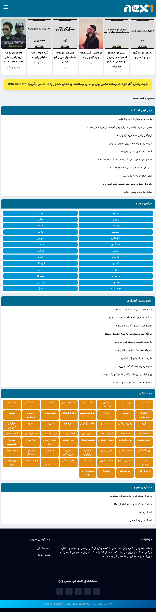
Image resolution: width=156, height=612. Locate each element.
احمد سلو (106, 423)
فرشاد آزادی (144, 471)
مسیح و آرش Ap (87, 473)
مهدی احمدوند (106, 440)
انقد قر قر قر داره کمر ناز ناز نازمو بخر (132, 383)
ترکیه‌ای (116, 226)
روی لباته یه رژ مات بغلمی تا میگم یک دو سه (127, 374)
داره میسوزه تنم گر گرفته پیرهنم (133, 366)
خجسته (106, 471)
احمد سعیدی (144, 440)
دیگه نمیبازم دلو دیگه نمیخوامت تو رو (130, 318)
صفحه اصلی (43, 548)
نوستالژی (115, 289)
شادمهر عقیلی (87, 413)
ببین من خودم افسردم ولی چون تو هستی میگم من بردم (119, 127)
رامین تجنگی (125, 423)
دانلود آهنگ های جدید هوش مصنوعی (130, 496)
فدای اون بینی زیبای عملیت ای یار (133, 310)
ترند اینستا (125, 403)
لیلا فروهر (144, 434)
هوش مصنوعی (106, 405)
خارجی (40, 232)
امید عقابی (50, 413)
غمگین (40, 251)
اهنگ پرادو (145, 512)
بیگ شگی (31, 403)
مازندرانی (116, 276)
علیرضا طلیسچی (12, 442)
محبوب (116, 282)
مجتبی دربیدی (87, 440)
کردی (40, 257)
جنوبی (115, 232)
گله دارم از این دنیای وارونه (136, 152)
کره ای (115, 263)
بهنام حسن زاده (49, 442)
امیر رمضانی (68, 440)
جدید (40, 226)
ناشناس (144, 403)
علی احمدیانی (49, 434)
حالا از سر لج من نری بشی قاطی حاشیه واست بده (125, 160)
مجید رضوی (106, 450)
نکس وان (67, 604)
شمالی (40, 245)
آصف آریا (87, 461)
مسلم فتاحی (31, 434)
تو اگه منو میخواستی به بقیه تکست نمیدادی (127, 334)
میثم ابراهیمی (87, 423)
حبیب (50, 423)
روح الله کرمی (144, 450)
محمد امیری (106, 461)
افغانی (40, 213)
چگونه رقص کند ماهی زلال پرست (133, 350)
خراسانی (115, 238)
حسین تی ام (125, 461)
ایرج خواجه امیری (12, 463)
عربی (115, 251)
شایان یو (87, 403)
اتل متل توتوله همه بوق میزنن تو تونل (130, 143)
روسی (40, 238)
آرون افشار (12, 434)
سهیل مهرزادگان (68, 452)
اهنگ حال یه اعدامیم (140, 520)
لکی (40, 270)
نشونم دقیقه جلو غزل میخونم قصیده (131, 168)
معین (50, 403)
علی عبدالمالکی (50, 463)
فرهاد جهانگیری (144, 415)
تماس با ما (44, 555)
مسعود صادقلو (31, 452)
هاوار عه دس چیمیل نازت (138, 192)
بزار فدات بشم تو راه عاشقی (136, 358)
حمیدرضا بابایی (12, 405)
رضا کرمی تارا (69, 403)
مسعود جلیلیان (87, 452)
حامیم (12, 413)
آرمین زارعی (68, 434)
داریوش (68, 423)
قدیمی (115, 257)
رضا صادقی (125, 471)
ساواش (50, 450)
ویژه (40, 289)
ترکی (40, 219)
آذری (115, 213)
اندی (30, 423)
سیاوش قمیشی (12, 425)
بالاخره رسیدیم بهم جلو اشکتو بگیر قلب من (127, 184)
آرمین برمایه (106, 434)
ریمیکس (116, 245)
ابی (144, 423)
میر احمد (125, 434)
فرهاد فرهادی (69, 413)
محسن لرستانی (30, 415)
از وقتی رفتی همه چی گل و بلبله (134, 135)
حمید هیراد (12, 450)
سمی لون (87, 434)
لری (116, 270)
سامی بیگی (68, 461)
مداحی (40, 282)
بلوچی (115, 219)
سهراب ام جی (30, 461)
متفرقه (40, 276)
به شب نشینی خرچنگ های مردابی (133, 342)
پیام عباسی (125, 450)
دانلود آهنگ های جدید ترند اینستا (133, 504)
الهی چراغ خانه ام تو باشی (137, 176)
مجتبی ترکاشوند (144, 463)
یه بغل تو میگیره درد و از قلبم (135, 119)
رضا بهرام (31, 440)
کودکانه (40, 263)
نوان (106, 413)
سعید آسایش (125, 440)
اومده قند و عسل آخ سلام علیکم (134, 326)
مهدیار (125, 413)
